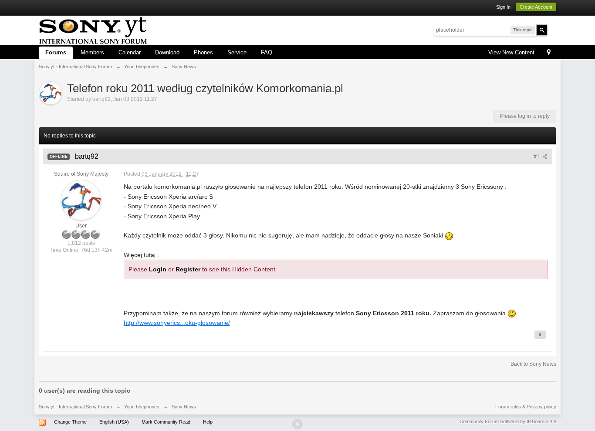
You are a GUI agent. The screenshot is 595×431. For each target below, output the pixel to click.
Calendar (129, 52)
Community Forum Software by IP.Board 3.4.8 (508, 421)
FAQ (266, 52)
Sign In (503, 7)
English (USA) (114, 421)
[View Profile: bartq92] (81, 200)
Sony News (184, 406)
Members (92, 52)
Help (208, 421)
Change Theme (70, 421)
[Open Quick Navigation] (548, 53)
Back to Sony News (533, 364)
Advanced (552, 29)
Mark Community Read (166, 421)
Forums (55, 52)
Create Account (536, 7)
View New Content (511, 52)
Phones (203, 52)
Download (167, 52)
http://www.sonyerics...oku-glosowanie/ (177, 322)
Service (237, 52)
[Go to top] (297, 424)
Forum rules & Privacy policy (525, 406)
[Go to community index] (93, 29)
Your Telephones (141, 406)
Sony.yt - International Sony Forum (75, 406)
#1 (537, 157)
